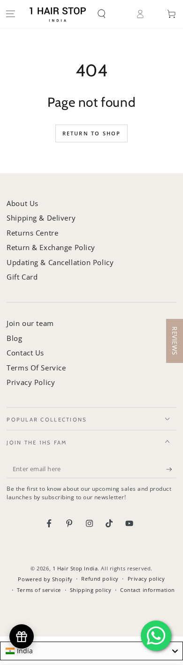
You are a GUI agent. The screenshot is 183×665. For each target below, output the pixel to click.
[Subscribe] (171, 469)
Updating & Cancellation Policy (60, 262)
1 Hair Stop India (75, 568)
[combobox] (91, 651)
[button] (108, 14)
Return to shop (91, 133)
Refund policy (99, 578)
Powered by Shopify (45, 579)
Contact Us (25, 352)
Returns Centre (32, 232)
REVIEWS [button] (174, 340)
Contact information (147, 589)
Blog (14, 338)
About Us (22, 203)
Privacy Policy (31, 382)
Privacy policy (146, 578)
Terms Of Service (36, 367)
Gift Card (22, 276)
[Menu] (10, 14)
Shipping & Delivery (41, 217)
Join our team (30, 323)
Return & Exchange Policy (51, 247)
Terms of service (39, 589)
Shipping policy (91, 589)
